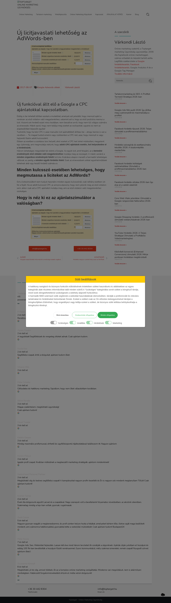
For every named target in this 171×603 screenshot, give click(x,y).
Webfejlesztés (61, 14)
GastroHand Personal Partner (31, 474)
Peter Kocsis (23, 539)
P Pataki (21, 311)
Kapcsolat (99, 14)
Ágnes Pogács (24, 330)
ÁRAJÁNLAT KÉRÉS (115, 14)
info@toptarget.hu (107, 589)
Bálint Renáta (23, 400)
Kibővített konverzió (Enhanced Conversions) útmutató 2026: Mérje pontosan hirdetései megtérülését (131, 254)
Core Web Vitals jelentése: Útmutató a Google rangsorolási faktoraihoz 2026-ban (133, 201)
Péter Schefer (23, 382)
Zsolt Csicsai (23, 517)
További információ (123, 73)
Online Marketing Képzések (81, 14)
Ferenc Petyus (24, 455)
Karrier (128, 14)
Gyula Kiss (22, 348)
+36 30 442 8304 (37, 589)
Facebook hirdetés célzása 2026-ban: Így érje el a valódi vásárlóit (134, 183)
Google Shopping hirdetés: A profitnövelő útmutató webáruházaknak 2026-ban (134, 218)
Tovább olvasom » (121, 103)
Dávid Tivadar (23, 422)
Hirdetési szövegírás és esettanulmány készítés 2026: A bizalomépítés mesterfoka (133, 147)
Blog (137, 14)
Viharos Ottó (23, 367)
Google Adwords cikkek (48, 87)
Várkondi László (130, 42)
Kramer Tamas (24, 495)
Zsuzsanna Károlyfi (26, 563)
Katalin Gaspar (24, 437)
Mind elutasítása (62, 315)
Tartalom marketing (44, 14)
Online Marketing (26, 14)
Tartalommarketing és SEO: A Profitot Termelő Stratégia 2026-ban (132, 95)
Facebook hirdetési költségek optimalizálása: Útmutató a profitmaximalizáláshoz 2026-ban (130, 166)
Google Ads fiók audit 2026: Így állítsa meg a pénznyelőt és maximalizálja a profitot (133, 113)
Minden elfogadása (108, 315)
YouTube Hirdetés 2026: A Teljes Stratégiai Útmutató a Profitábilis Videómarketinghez (130, 236)
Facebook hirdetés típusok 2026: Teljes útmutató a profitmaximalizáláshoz (133, 130)
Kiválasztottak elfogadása (84, 315)
